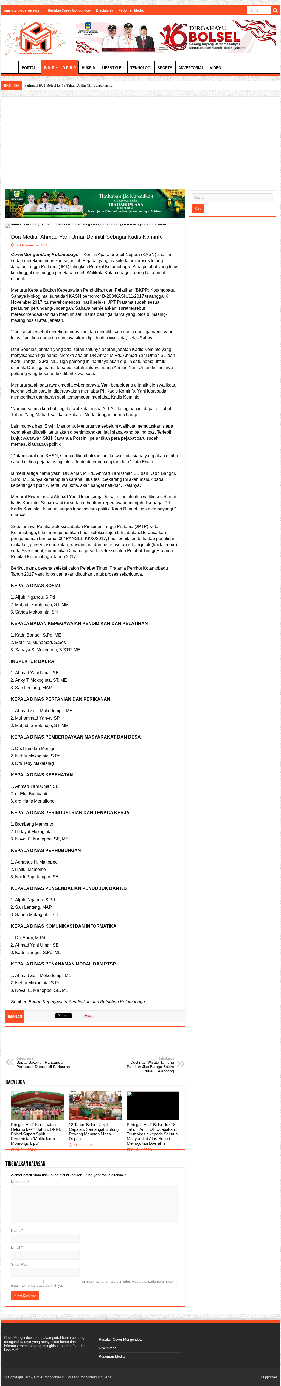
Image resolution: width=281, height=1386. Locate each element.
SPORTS (165, 68)
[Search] (275, 10)
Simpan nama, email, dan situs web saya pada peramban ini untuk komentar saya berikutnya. (94, 1283)
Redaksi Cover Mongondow (69, 10)
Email (17, 1247)
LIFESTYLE (112, 68)
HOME (11, 67)
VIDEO (215, 68)
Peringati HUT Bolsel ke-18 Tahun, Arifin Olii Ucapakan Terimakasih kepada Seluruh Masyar (93, 85)
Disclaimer (104, 10)
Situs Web (19, 1264)
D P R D (69, 68)
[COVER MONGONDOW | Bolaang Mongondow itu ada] (35, 37)
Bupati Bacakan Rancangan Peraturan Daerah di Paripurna (43, 1063)
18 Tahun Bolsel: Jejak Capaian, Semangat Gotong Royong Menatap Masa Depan (94, 1131)
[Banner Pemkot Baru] (176, 37)
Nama (17, 1230)
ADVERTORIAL (191, 68)
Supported (269, 1377)
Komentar (20, 1182)
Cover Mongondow (48, 1377)
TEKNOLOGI (140, 68)
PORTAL (29, 68)
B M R (49, 68)
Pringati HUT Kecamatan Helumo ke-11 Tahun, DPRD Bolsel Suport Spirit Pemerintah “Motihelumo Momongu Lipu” (36, 1134)
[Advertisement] (140, 142)
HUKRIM (89, 68)
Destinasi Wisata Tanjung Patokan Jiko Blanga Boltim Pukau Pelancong (150, 1065)
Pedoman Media (131, 10)
